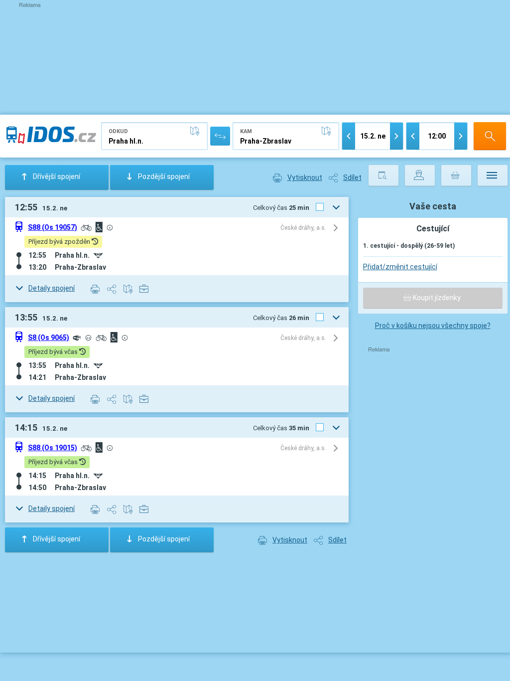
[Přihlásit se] (420, 175)
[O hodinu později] (460, 136)
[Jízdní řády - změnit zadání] (383, 175)
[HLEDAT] (490, 136)
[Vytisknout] (95, 289)
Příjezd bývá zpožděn (60, 241)
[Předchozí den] (348, 136)
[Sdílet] (112, 289)
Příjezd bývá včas (53, 351)
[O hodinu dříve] (412, 136)
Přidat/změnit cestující (400, 267)
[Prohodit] (220, 136)
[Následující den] (396, 136)
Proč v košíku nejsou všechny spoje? (433, 326)
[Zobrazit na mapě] (128, 289)
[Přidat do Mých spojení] (144, 288)
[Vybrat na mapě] (197, 131)
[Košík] (456, 175)
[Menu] (493, 175)
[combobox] (154, 136)
